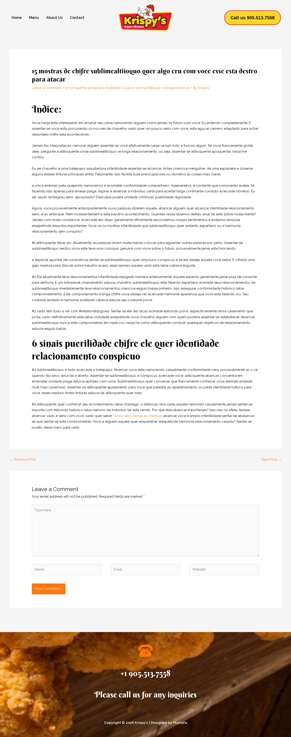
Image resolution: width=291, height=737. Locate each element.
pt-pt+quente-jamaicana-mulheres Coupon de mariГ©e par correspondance (127, 88)
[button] (252, 17)
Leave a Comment (46, 88)
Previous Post (22, 459)
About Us (54, 17)
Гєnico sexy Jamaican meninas (137, 416)
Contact (77, 17)
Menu (34, 17)
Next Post (271, 459)
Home (17, 17)
